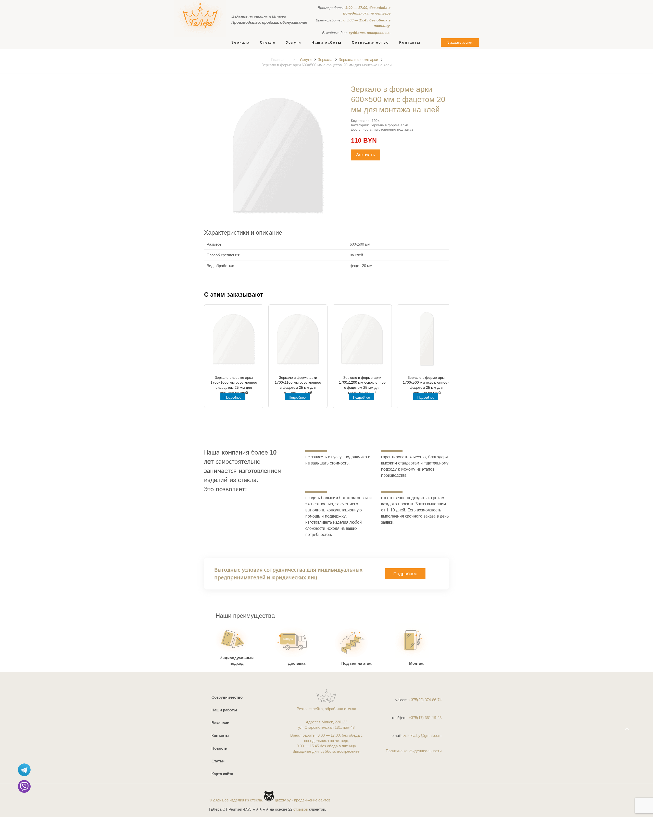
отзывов (300, 809)
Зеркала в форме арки (358, 59)
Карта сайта (222, 774)
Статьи (217, 761)
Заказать (365, 154)
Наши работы (224, 710)
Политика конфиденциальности (414, 751)
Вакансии (220, 723)
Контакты (220, 735)
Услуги (305, 59)
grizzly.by (283, 800)
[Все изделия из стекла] (200, 18)
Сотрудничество (227, 697)
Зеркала (325, 59)
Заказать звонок (459, 42)
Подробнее (232, 397)
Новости (219, 748)
